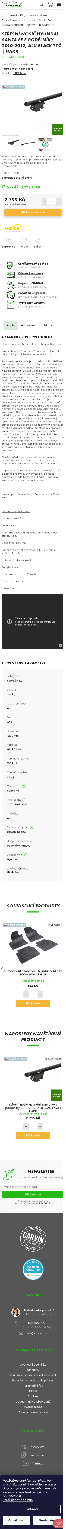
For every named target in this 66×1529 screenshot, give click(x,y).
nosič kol (39, 386)
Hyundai (12, 859)
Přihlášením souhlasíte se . (33, 1202)
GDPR (33, 1391)
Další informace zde (18, 1500)
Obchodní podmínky (33, 1364)
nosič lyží (51, 386)
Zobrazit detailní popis (17, 177)
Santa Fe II (14, 790)
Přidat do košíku (33, 212)
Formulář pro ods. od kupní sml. (33, 1380)
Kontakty (33, 1370)
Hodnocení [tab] (28, 325)
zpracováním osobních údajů (33, 1203)
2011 (17, 804)
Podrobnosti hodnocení (17, 68)
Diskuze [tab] (47, 325)
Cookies (33, 1396)
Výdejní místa (33, 1407)
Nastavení (32, 1509)
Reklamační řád (33, 1385)
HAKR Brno (19, 73)
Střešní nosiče (16, 832)
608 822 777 (37, 1322)
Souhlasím (47, 1520)
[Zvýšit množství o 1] (58, 201)
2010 (10, 804)
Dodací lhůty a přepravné (33, 1401)
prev (2, 969)
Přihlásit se (33, 1194)
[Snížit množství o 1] (44, 201)
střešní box (8, 390)
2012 (24, 804)
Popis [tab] (10, 325)
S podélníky (14, 680)
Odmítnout (16, 1520)
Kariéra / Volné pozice (33, 1412)
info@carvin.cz (37, 1333)
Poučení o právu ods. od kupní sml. (33, 1375)
